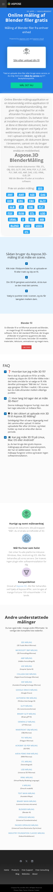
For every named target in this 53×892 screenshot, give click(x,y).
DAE (43, 194)
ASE (32, 194)
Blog (17, 874)
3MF (10, 194)
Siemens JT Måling (26, 722)
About (34, 874)
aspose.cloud (38, 38)
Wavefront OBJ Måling (26, 729)
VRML (12, 219)
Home (6, 870)
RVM (21, 213)
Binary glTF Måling (26, 714)
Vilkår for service (32, 76)
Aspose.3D (21, 586)
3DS (40, 188)
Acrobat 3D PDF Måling (26, 745)
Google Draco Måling (26, 690)
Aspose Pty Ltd (17, 887)
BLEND (14, 225)
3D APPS (30, 11)
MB (42, 219)
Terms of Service (28, 890)
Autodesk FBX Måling (26, 698)
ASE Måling (26, 666)
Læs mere (26, 347)
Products (15, 870)
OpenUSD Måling (26, 817)
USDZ (39, 225)
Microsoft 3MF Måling (26, 650)
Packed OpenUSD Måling (26, 825)
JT (21, 207)
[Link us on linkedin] (32, 860)
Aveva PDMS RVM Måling (26, 753)
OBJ (30, 207)
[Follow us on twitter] (26, 860)
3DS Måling (26, 642)
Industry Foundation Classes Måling (26, 833)
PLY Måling (26, 737)
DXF (9, 201)
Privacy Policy (18, 890)
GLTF (43, 201)
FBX (31, 201)
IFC (27, 232)
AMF (21, 194)
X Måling (26, 785)
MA (32, 219)
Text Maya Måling (26, 793)
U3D (42, 213)
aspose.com (24, 38)
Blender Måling (26, 809)
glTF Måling (26, 706)
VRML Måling (26, 777)
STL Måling (26, 761)
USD (27, 225)
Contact (36, 890)
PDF (10, 213)
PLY (41, 207)
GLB (12, 207)
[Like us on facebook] (21, 860)
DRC (20, 201)
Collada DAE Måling (26, 674)
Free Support (27, 870)
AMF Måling (26, 658)
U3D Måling (26, 769)
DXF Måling (26, 682)
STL (32, 213)
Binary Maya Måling (26, 801)
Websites (26, 874)
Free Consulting (42, 870)
